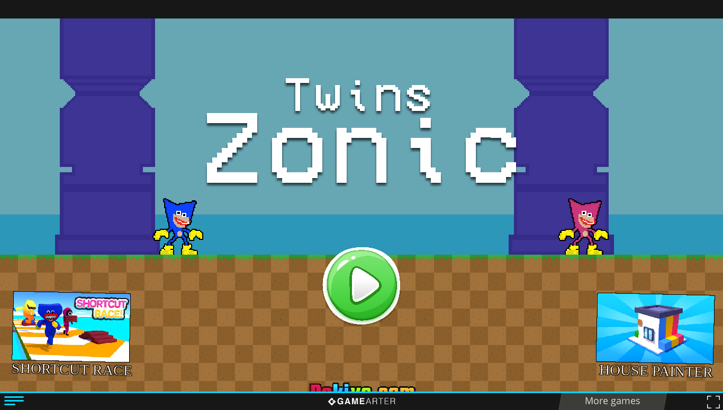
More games (612, 400)
